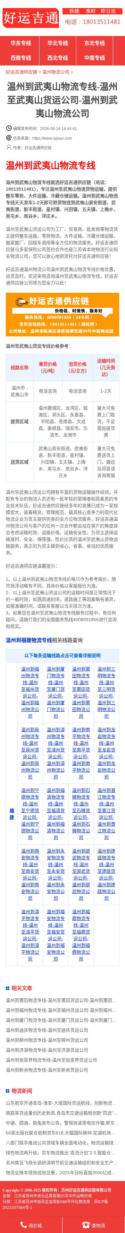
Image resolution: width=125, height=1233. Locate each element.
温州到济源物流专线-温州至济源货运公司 (47, 1050)
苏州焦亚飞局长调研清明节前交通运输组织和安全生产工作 (64, 1162)
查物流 (98, 1225)
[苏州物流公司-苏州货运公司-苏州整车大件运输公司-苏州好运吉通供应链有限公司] (31, 18)
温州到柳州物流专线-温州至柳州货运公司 (47, 1040)
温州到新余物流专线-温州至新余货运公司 (47, 1069)
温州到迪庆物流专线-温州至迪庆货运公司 (47, 1030)
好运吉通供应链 (21, 71)
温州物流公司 (55, 71)
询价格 (35, 1225)
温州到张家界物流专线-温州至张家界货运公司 (51, 1060)
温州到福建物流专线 (29, 640)
